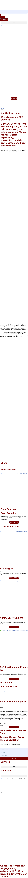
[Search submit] (0, 15)
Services (2, 108)
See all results (4, 19)
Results (2, 17)
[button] (14, 22)
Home (2, 106)
